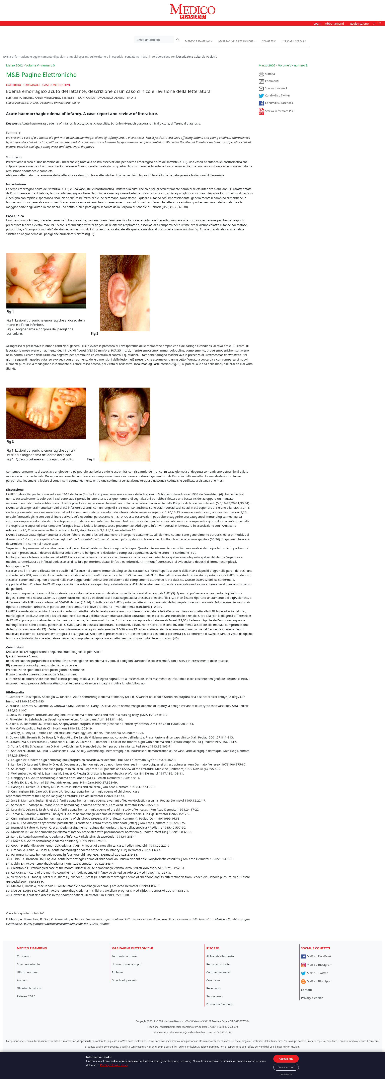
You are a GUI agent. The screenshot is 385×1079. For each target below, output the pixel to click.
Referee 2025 (26, 996)
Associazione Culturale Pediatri (196, 56)
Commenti (271, 81)
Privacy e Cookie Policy (114, 1065)
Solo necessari (286, 1067)
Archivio (22, 980)
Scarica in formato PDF (279, 111)
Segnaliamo (214, 996)
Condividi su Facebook (278, 103)
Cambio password (218, 972)
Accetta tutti (286, 1058)
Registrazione (359, 23)
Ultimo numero (27, 972)
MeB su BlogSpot (318, 981)
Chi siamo (23, 956)
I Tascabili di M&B (294, 41)
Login (317, 23)
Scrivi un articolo (28, 964)
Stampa (269, 74)
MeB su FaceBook (318, 956)
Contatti (306, 990)
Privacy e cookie (312, 998)
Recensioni (213, 988)
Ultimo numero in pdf (126, 964)
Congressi (269, 41)
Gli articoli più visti (30, 988)
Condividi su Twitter (277, 95)
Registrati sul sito (218, 964)
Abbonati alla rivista (220, 956)
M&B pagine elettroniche (235, 41)
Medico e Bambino (197, 41)
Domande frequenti (219, 1004)
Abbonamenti (334, 23)
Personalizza (286, 1074)
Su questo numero (124, 956)
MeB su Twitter (317, 973)
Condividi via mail (275, 88)
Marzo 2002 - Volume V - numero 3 (283, 65)
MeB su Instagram (319, 964)
